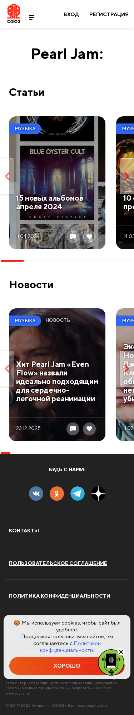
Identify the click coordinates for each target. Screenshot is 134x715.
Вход (71, 14)
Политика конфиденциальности (59, 596)
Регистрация (109, 14)
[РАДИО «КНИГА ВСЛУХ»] (111, 662)
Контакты (24, 530)
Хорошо (67, 666)
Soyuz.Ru (13, 13)
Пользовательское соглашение (58, 563)
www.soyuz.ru (17, 693)
